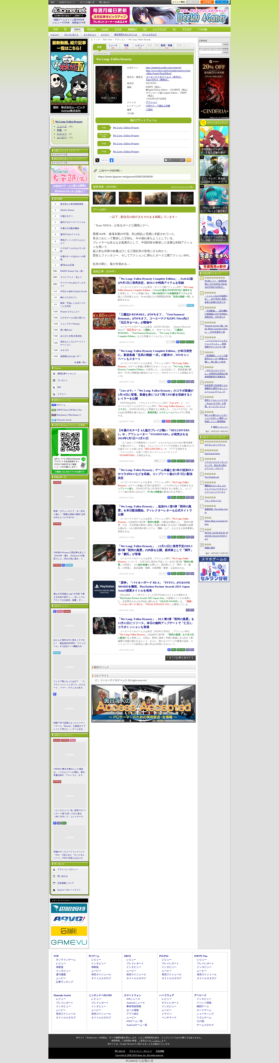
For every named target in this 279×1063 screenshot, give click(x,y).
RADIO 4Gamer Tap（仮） (72, 271)
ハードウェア (159, 29)
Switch (105, 29)
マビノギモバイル (213, 500)
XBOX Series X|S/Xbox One (69, 410)
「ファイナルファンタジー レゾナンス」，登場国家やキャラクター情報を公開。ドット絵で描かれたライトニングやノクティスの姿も (216, 343)
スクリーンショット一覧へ (182, 187)
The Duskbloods (212, 477)
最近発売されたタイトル (125, 34)
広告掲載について (65, 883)
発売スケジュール (101, 974)
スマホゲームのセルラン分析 (72, 250)
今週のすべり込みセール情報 (72, 258)
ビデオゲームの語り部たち (72, 318)
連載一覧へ (81, 362)
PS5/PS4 (91, 29)
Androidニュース (135, 1002)
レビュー (55, 34)
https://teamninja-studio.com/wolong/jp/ (163, 67)
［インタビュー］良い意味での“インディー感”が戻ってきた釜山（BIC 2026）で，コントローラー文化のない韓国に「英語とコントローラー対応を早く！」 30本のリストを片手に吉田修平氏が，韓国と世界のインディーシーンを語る (70, 813)
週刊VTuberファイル (70, 234)
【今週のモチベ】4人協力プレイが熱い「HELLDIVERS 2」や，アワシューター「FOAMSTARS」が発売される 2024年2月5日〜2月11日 (153, 434)
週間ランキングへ (220, 427)
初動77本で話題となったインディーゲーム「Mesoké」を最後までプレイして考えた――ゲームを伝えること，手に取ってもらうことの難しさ (69, 726)
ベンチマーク (169, 1017)
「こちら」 (156, 1040)
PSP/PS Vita (200, 956)
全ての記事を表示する (181, 657)
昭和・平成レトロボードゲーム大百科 (72, 304)
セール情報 (132, 1010)
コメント (104, 160)
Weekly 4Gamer (67, 210)
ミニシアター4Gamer (70, 324)
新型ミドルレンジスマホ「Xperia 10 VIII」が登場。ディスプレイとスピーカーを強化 (216, 403)
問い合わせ (104, 2)
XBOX (77, 29)
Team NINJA (152, 79)
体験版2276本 (79, 22)
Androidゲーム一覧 (136, 1025)
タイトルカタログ (101, 978)
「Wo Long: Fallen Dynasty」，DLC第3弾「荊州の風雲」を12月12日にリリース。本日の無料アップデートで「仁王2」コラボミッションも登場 (156, 623)
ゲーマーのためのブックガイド (72, 284)
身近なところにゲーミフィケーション (72, 343)
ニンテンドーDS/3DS (100, 995)
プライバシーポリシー (67, 869)
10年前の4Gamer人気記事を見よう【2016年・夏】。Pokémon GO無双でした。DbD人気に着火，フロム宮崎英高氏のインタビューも (70, 555)
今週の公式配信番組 (69, 228)
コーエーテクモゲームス (158, 77)
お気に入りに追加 (175, 160)
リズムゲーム (204, 1017)
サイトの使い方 (87, 2)
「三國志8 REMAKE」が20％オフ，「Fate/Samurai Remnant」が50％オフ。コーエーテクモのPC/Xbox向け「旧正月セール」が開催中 (153, 318)
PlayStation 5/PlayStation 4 (69, 415)
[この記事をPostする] (97, 160)
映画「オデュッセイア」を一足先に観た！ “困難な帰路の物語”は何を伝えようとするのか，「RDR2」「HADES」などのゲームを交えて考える (69, 514)
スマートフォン (132, 995)
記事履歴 (207, 2)
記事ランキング (64, 981)
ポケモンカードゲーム (215, 445)
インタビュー (90, 34)
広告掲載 (160, 1051)
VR (145, 29)
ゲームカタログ (149, 34)
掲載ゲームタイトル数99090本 (69, 19)
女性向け (132, 29)
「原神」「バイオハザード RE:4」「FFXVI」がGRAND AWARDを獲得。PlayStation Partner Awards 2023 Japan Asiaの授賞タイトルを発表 (154, 586)
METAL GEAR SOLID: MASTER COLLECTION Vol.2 (216, 536)
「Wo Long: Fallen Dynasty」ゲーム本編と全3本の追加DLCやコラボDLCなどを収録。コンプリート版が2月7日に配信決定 (156, 473)
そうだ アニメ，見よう (71, 277)
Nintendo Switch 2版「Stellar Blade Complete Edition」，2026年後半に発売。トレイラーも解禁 (216, 329)
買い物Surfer (66, 330)
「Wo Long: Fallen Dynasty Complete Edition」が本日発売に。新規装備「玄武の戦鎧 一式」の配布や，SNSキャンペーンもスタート (155, 354)
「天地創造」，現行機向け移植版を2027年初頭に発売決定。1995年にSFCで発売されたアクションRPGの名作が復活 (216, 314)
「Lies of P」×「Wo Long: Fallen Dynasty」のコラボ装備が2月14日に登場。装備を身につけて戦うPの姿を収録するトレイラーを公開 (155, 394)
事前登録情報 (133, 1006)
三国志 (149, 109)
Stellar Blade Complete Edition (216, 522)
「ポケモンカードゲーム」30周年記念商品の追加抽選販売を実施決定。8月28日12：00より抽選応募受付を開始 (216, 373)
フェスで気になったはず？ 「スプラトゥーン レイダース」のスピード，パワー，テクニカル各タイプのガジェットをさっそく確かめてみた (69, 684)
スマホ (118, 29)
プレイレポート (71, 34)
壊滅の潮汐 (210, 548)
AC (174, 29)
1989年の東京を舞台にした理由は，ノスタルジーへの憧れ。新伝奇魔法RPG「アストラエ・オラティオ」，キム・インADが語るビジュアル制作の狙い (70, 772)
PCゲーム (61, 405)
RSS (52, 2)
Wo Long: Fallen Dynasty (126, 127)
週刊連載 (61, 974)
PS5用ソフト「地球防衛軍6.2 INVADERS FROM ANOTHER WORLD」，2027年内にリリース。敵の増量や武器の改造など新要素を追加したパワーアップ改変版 (216, 284)
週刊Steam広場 (67, 265)
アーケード (200, 995)
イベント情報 (204, 1002)
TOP (55, 29)
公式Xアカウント (67, 2)
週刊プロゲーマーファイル (72, 222)
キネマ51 (64, 350)
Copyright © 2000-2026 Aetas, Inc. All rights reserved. (139, 1055)
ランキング (222, 2)
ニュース (62, 126)
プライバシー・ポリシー (140, 1051)
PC (65, 29)
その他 (200, 1021)
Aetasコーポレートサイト (69, 889)
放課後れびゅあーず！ (70, 356)
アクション (151, 102)
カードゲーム (204, 1010)
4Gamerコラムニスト (70, 311)
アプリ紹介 (132, 1013)
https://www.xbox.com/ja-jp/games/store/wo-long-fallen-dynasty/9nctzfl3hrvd (168, 72)
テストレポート (170, 1002)
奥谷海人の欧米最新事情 (71, 204)
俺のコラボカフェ (68, 297)
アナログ (187, 29)
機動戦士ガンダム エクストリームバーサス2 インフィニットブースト (216, 488)
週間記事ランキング (66, 373)
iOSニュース (133, 998)
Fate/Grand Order (212, 453)
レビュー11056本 (61, 22)
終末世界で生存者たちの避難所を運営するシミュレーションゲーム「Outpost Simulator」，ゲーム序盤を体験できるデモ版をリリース (216, 388)
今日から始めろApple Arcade (73, 291)
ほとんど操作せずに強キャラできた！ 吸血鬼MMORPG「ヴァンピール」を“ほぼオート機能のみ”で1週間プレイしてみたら (70, 643)
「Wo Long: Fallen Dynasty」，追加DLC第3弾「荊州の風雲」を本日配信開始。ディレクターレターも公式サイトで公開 (155, 510)
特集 (59, 130)
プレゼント (62, 380)
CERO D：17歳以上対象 (158, 105)
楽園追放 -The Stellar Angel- (216, 510)
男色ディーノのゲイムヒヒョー (72, 241)
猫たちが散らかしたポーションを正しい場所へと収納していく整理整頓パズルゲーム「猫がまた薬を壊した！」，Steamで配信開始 (216, 418)
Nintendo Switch (64, 420)
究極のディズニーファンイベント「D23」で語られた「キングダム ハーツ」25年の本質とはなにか (69, 855)
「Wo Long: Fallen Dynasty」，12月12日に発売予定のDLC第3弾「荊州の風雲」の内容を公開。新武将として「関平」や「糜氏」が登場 (155, 550)
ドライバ (61, 394)
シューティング (205, 1013)
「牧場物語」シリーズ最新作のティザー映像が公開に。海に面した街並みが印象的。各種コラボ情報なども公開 (216, 358)
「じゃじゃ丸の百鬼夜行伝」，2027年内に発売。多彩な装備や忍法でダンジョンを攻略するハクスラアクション (216, 299)
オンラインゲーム (66, 959)
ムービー (105, 34)
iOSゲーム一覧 (134, 1021)
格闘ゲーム (203, 1006)
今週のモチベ (66, 216)
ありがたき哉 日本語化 (71, 336)
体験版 (59, 967)
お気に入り (193, 2)
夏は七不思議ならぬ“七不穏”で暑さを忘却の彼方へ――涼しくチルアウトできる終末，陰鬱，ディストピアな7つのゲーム (69, 597)
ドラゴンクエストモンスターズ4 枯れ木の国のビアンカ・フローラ (216, 465)
